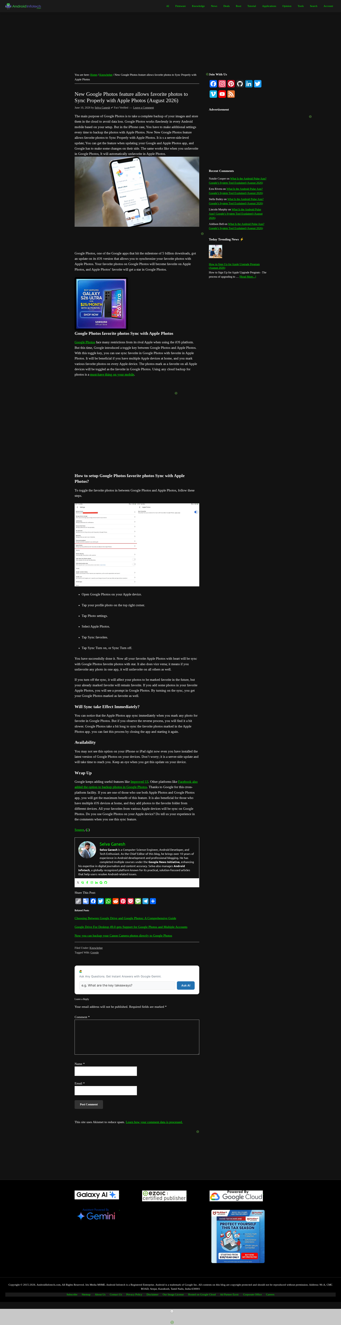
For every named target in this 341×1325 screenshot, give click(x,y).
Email (80, 1083)
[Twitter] (78, 882)
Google (94, 952)
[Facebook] (87, 882)
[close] (172, 1311)
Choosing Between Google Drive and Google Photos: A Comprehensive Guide (125, 918)
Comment (82, 1017)
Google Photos (85, 342)
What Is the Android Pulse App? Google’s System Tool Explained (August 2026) (235, 213)
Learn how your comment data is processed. (154, 1122)
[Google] (101, 882)
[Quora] (82, 882)
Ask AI (185, 985)
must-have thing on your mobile (112, 374)
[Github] (105, 882)
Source (79, 830)
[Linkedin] (96, 882)
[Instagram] (91, 882)
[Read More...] (247, 277)
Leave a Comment (143, 107)
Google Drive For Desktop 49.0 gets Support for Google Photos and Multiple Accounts (131, 927)
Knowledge (96, 947)
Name (80, 1064)
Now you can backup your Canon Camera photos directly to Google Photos (123, 935)
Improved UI (139, 782)
